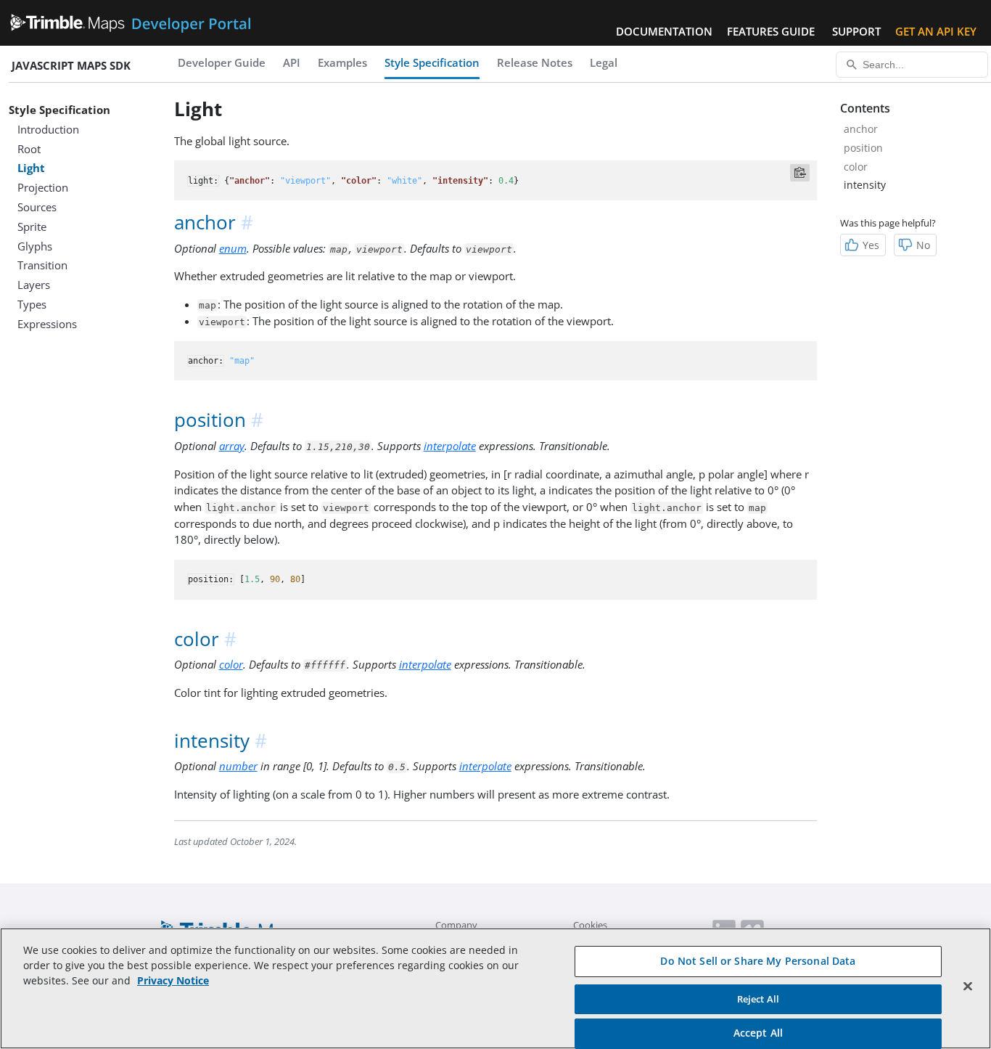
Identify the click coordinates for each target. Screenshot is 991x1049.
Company (456, 924)
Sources (37, 207)
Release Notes (534, 62)
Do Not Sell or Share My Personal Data (757, 961)
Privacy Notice (173, 980)
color (231, 664)
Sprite (31, 226)
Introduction (48, 129)
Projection (42, 187)
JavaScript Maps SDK (71, 65)
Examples (342, 62)
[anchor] (248, 222)
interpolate (450, 445)
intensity (865, 185)
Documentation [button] (664, 31)
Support (856, 31)
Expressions (47, 324)
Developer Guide (222, 62)
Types (31, 304)
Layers (33, 284)
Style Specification (432, 62)
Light (31, 167)
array (231, 445)
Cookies (590, 924)
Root (29, 149)
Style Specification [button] (59, 109)
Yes (871, 245)
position (863, 148)
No (923, 245)
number (238, 766)
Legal (603, 62)
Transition (42, 265)
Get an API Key (935, 31)
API (291, 62)
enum (233, 248)
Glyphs (34, 246)
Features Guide (771, 31)
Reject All (758, 998)
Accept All (758, 1033)
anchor (861, 129)
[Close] (968, 987)
